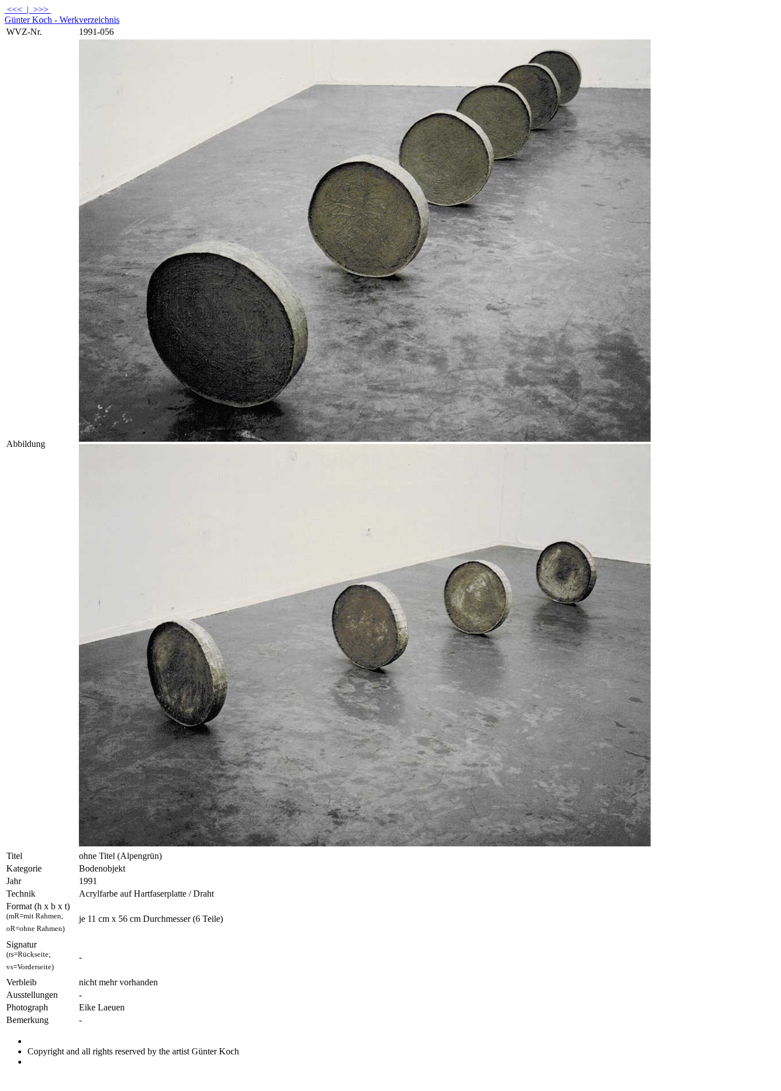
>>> (41, 9)
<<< (15, 9)
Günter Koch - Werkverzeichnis (62, 20)
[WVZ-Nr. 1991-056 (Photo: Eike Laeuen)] (365, 438)
